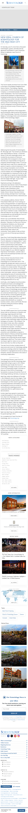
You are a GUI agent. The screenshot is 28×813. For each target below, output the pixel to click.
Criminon (16, 800)
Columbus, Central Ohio (7, 471)
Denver (22, 614)
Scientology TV (5, 446)
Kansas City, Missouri (6, 472)
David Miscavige (14, 793)
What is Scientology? (6, 740)
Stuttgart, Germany (5, 476)
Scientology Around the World (9, 753)
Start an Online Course (17, 794)
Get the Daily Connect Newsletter (10, 781)
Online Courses (5, 743)
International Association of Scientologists (9, 798)
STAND (2, 800)
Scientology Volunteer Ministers (7, 796)
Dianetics (9, 789)
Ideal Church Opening (8, 611)
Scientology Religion (5, 791)
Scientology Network (16, 789)
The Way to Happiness (8, 800)
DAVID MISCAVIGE (14, 525)
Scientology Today (5, 749)
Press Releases (7, 762)
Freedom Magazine (22, 798)
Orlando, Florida (5, 478)
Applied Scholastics (4, 802)
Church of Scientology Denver (10, 614)
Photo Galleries (6, 764)
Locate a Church (7, 776)
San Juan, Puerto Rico (6, 458)
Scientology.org (14, 418)
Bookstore (3, 747)
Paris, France (4, 461)
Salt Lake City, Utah (6, 483)
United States (12, 618)
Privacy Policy (19, 717)
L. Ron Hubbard (4, 789)
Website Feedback (7, 773)
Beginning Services (6, 745)
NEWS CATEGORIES (14, 438)
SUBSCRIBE (21, 810)
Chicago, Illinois (5, 463)
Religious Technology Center (6, 794)
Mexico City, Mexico (6, 465)
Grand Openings (5, 440)
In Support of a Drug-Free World (15, 802)
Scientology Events (5, 442)
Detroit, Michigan (5, 474)
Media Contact (6, 766)
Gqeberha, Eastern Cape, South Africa (9, 460)
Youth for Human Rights (16, 803)
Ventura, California (5, 469)
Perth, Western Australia (6, 480)
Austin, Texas (4, 467)
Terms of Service (21, 719)
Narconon (21, 800)
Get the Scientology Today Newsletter (11, 783)
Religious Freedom (5, 444)
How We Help (4, 755)
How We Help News (6, 448)
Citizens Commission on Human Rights (8, 805)
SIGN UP (14, 713)
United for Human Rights (6, 803)
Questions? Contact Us (8, 771)
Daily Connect (4, 751)
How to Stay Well (5, 757)
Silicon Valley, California (6, 482)
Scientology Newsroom (5, 793)
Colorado (4, 618)
